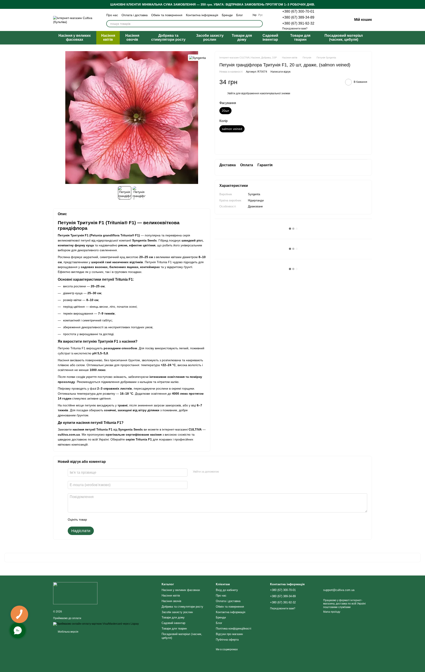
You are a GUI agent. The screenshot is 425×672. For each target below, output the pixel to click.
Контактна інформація (202, 15)
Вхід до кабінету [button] (227, 590)
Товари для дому (242, 37)
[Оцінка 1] (94, 519)
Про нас (112, 15)
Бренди (227, 15)
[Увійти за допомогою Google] (231, 472)
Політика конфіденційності (233, 628)
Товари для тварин (300, 37)
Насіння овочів (132, 37)
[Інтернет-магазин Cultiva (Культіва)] (75, 593)
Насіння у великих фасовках (74, 37)
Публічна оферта (227, 639)
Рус (260, 15)
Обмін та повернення (166, 15)
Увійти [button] (231, 93)
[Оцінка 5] (122, 519)
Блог (239, 15)
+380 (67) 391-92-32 (298, 23)
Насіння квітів (108, 37)
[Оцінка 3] (108, 519)
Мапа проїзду (331, 611)
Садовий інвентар (270, 37)
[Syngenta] (197, 57)
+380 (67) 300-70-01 (298, 11)
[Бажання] (325, 19)
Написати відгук (280, 71)
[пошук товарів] (259, 23)
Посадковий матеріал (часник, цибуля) (344, 37)
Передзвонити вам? (294, 28)
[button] (421, 4)
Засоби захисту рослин (210, 37)
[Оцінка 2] (101, 519)
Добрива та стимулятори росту (168, 37)
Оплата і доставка (135, 15)
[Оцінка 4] (115, 519)
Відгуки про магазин (229, 634)
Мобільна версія (67, 631)
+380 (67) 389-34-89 (298, 17)
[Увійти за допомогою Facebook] (223, 472)
